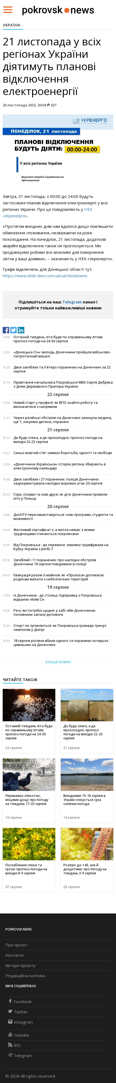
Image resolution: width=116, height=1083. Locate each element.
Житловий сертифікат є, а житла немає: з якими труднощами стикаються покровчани (54, 532)
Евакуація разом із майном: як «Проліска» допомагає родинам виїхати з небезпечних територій (58, 577)
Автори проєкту (20, 965)
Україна (11, 25)
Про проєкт (16, 944)
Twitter (21, 1011)
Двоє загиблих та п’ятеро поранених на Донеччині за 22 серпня (62, 369)
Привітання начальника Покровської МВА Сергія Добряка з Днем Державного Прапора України (63, 384)
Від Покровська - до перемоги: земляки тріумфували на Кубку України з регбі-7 (60, 547)
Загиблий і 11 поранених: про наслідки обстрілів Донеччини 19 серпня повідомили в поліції (54, 562)
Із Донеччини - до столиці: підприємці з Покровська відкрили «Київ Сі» (57, 597)
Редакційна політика (25, 975)
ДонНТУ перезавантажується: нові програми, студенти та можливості (63, 517)
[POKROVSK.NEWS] (58, 9)
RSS (17, 1045)
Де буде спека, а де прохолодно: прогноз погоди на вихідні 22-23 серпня (58, 440)
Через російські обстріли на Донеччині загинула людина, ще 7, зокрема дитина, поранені (62, 420)
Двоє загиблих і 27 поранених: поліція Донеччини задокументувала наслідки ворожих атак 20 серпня (58, 481)
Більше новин (58, 662)
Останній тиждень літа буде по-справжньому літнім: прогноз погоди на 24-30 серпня (58, 339)
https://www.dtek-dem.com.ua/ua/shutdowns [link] (45, 275)
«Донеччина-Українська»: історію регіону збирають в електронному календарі (59, 466)
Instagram (23, 1022)
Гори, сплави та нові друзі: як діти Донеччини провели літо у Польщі (60, 496)
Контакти (14, 955)
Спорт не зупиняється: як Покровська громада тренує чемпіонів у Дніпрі (59, 628)
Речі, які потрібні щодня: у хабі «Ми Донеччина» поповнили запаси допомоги (54, 612)
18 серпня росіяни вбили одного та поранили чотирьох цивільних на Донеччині (60, 643)
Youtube (21, 1035)
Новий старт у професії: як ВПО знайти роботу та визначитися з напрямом (55, 405)
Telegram (72, 301)
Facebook (23, 1001)
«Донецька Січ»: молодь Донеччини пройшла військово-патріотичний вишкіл (62, 354)
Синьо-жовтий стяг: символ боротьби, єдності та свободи (62, 453)
